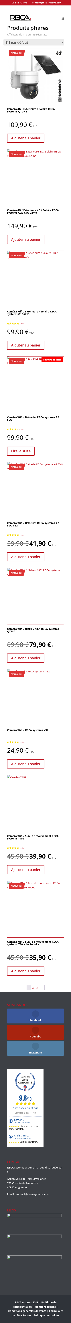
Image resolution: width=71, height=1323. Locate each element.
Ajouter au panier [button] (25, 138)
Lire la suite (21, 451)
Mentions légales (45, 1306)
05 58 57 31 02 (19, 2)
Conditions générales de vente (27, 1311)
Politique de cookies (46, 1315)
